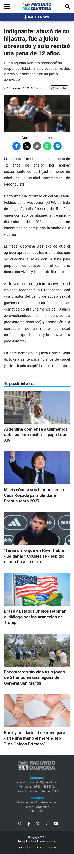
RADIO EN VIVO (39, 17)
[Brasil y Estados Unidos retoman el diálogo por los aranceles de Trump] (37, 589)
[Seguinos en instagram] (46, 823)
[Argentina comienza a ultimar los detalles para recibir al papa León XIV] (37, 407)
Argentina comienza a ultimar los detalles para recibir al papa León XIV (36, 435)
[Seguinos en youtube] (55, 823)
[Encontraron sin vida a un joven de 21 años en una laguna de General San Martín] (37, 650)
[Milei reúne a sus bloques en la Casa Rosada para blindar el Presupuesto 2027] (37, 467)
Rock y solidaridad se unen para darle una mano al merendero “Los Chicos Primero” (34, 738)
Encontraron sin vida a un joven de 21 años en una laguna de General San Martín (34, 677)
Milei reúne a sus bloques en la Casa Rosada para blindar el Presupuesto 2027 (34, 495)
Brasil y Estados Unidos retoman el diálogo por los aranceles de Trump (35, 617)
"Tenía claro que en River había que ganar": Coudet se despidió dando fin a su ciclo (34, 556)
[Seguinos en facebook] (28, 823)
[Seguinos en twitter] (37, 823)
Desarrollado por (37, 847)
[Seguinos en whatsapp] (19, 823)
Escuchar (61, 88)
